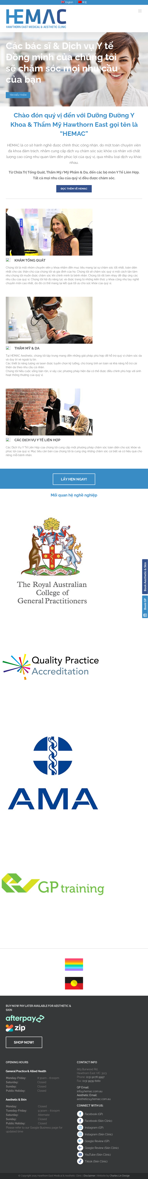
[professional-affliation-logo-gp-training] (53, 832)
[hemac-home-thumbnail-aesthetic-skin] (49, 298)
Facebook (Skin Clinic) (98, 1120)
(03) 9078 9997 (95, 1077)
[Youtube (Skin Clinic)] (80, 1154)
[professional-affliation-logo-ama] (53, 722)
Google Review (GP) (97, 1141)
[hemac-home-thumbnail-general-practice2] (49, 210)
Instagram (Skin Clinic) (99, 1134)
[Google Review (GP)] (80, 1141)
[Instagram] (80, 1127)
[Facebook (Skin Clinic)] (80, 1121)
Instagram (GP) (94, 1127)
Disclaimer (89, 1175)
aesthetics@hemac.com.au (94, 1099)
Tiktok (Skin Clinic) (96, 1161)
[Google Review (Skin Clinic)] (80, 1148)
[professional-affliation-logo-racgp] (53, 507)
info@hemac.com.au (89, 1091)
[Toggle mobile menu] (140, 11)
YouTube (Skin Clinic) (98, 1154)
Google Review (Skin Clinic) (102, 1147)
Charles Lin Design (120, 1175)
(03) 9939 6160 (91, 1080)
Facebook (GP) (94, 1114)
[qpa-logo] (50, 617)
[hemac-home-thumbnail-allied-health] (49, 389)
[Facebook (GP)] (80, 1114)
